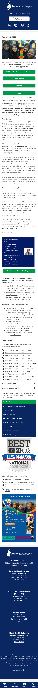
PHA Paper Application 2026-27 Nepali (18, 374)
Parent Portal (25, 14)
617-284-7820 (19, 580)
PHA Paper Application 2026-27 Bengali (18, 358)
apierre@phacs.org (22, 328)
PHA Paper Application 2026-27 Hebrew (18, 366)
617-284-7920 (19, 621)
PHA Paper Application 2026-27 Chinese (18, 361)
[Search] (9, 25)
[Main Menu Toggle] (36, 2)
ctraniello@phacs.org (13, 290)
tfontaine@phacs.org (11, 255)
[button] (13, 14)
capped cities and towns (24, 130)
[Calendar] (15, 25)
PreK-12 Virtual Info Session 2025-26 (17, 479)
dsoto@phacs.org (12, 295)
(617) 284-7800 (21, 566)
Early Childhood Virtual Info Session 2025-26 (19, 482)
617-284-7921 (19, 642)
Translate (25, 20)
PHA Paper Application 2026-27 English (18, 350)
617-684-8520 (19, 600)
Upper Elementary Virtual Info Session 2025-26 (20, 485)
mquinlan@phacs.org (13, 299)
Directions (33, 686)
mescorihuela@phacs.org (14, 321)
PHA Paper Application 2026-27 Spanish (18, 379)
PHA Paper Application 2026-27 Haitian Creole (20, 363)
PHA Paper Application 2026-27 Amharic (18, 353)
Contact (24, 686)
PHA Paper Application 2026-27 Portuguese (19, 377)
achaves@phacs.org (23, 313)
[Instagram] (28, 25)
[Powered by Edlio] (19, 670)
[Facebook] (22, 25)
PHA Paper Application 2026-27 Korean (18, 371)
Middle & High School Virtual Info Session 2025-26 (18, 490)
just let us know (15, 335)
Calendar (4, 686)
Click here (5, 150)
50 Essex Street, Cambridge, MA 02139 (19, 563)
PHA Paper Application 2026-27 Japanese (19, 369)
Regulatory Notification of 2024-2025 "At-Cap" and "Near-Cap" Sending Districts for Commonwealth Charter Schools (18, 395)
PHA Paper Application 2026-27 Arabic (18, 355)
